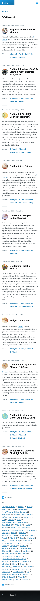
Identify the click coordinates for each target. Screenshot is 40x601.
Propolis (4, 538)
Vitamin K (5, 569)
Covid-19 (23, 546)
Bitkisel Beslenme (8, 522)
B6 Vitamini (6, 551)
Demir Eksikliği (7, 525)
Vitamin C (14, 527)
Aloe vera (25, 579)
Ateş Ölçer (13, 546)
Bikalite (5, 3)
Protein (22, 564)
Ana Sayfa (5, 11)
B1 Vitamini (26, 561)
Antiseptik (5, 548)
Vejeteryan (22, 509)
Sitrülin (14, 564)
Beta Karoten (22, 553)
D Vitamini (14, 57)
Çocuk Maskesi (17, 530)
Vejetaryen (26, 540)
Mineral (4, 509)
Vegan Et (21, 577)
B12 (14, 535)
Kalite (13, 509)
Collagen (5, 533)
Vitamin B (5, 561)
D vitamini (5, 372)
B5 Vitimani (28, 566)
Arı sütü (27, 525)
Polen (31, 535)
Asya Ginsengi (18, 572)
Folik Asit (11, 520)
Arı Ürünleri (6, 517)
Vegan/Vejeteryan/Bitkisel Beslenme (14, 512)
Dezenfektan (21, 522)
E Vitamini (22, 535)
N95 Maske (6, 530)
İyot (28, 572)
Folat (3, 520)
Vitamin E (13, 538)
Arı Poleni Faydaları (8, 553)
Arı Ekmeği (27, 551)
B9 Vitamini (16, 551)
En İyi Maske (26, 514)
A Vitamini (18, 525)
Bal (3, 540)
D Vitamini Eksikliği (26, 203)
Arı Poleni (22, 533)
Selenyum (25, 574)
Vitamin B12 (6, 535)
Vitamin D (13, 54)
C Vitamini (24, 527)
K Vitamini (15, 569)
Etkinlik (4, 546)
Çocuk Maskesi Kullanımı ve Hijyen (14, 559)
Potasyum (15, 574)
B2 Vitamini (6, 566)
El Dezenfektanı (24, 548)
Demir (19, 520)
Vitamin (22, 57)
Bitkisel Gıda (6, 514)
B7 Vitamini (31, 538)
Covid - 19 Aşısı (7, 556)
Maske (29, 507)
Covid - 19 (26, 543)
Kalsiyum (25, 569)
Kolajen (13, 533)
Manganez (5, 574)
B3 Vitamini (17, 566)
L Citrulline (5, 564)
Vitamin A (5, 527)
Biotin (22, 538)
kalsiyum (20, 326)
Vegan (16, 514)
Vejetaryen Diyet (7, 543)
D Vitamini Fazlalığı (26, 306)
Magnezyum (6, 572)
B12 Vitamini (30, 530)
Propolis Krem (7, 579)
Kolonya (18, 556)
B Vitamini (15, 561)
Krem (16, 579)
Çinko (18, 543)
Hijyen (13, 548)
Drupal (12, 595)
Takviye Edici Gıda (26, 54)
